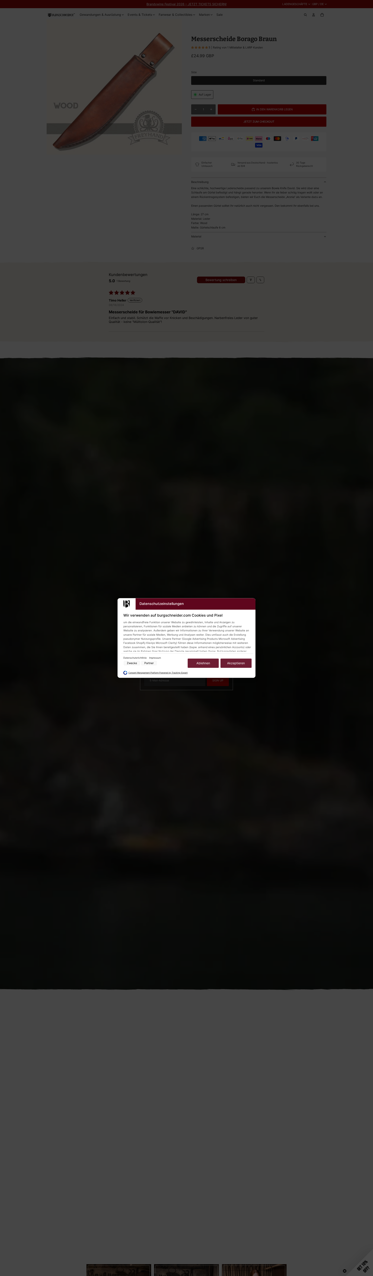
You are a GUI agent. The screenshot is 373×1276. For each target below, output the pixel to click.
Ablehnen (203, 663)
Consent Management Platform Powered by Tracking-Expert (158, 672)
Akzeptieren (236, 663)
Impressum (155, 657)
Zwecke (132, 663)
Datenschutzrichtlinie (135, 657)
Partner (149, 663)
